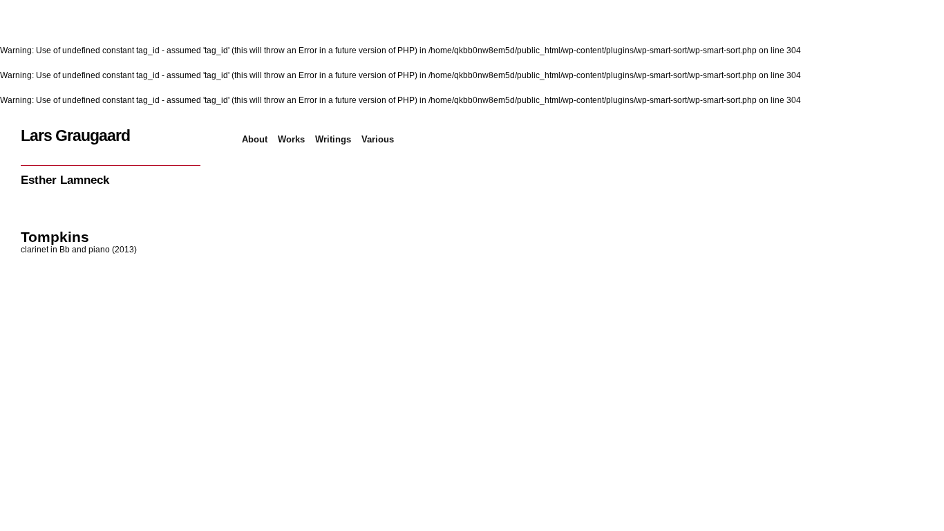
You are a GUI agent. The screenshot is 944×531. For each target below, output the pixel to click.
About (254, 139)
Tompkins (55, 237)
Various (377, 139)
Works (291, 139)
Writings (333, 139)
